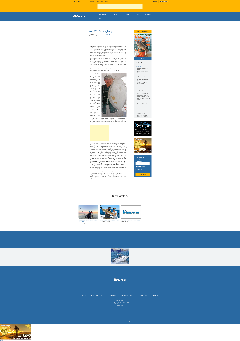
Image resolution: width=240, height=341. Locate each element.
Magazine (126, 14)
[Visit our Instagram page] (76, 1)
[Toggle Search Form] (167, 16)
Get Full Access (142, 31)
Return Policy (142, 295)
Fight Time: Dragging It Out (142, 93)
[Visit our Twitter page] (74, 1)
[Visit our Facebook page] (72, 1)
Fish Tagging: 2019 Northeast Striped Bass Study (142, 104)
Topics (137, 14)
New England (140, 168)
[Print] (109, 35)
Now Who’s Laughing (141, 113)
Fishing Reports (102, 14)
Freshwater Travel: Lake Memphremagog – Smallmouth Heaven (143, 88)
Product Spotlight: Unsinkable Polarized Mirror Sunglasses (142, 116)
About (85, 1)
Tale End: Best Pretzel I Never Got (130, 220)
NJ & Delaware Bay (141, 171)
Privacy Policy (133, 321)
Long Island (139, 169)
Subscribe (112, 295)
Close (1, 340)
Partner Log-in (126, 295)
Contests (148, 14)
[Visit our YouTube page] (79, 1)
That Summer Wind (140, 110)
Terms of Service (125, 321)
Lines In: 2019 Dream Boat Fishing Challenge (142, 83)
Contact (107, 1)
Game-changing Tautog (141, 85)
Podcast (99, 18)
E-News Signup (99, 1)
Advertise (91, 1)
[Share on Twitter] (107, 35)
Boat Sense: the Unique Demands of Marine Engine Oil (143, 101)
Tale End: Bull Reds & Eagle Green (109, 220)
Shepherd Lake (140, 111)
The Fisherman (78, 16)
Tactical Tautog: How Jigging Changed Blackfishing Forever (143, 96)
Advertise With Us (97, 295)
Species (115, 14)
